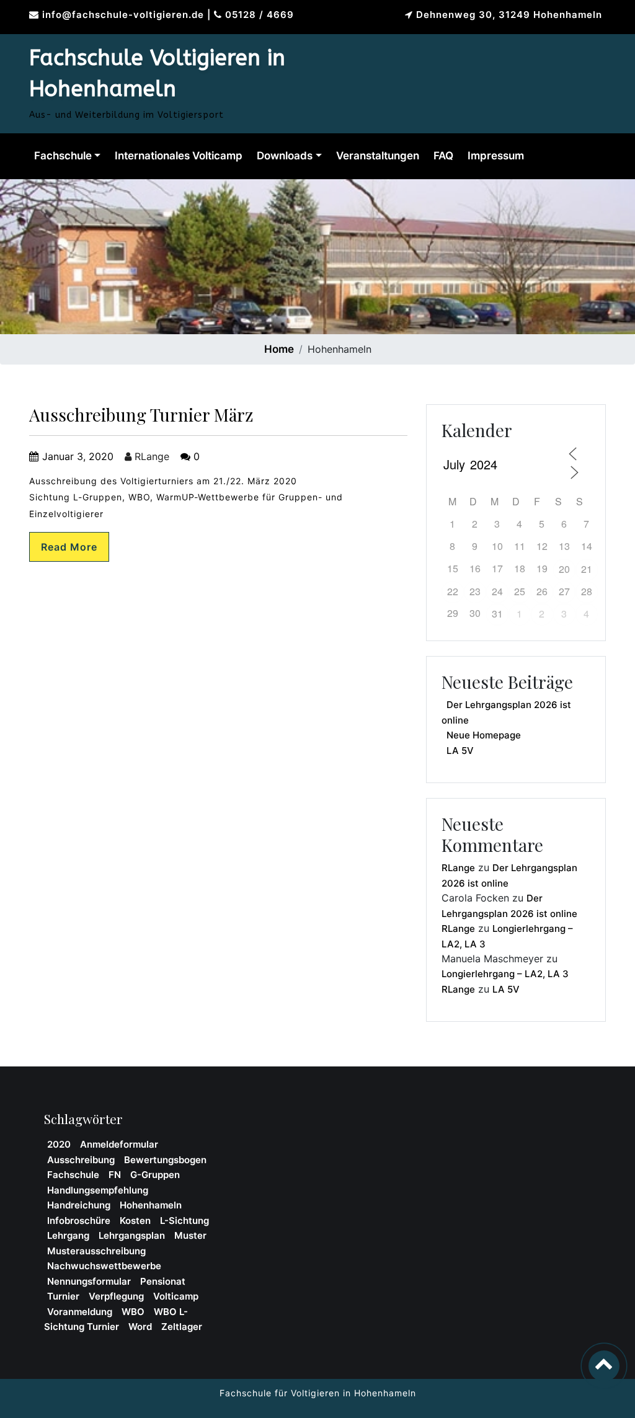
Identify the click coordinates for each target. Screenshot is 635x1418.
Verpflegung (116, 1296)
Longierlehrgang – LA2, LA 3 (505, 974)
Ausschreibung (81, 1160)
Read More (69, 547)
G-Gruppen (155, 1175)
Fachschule (63, 155)
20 (564, 569)
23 (475, 591)
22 (452, 591)
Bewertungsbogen (165, 1160)
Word (140, 1326)
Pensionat (162, 1281)
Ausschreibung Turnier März (141, 414)
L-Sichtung (184, 1220)
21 (586, 569)
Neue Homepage (483, 735)
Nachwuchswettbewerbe (104, 1266)
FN (115, 1175)
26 (542, 591)
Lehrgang (68, 1235)
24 (497, 591)
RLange (150, 456)
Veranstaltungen (377, 155)
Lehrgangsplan (132, 1235)
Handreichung (78, 1205)
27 (564, 591)
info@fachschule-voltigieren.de (123, 14)
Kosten (135, 1220)
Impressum (496, 155)
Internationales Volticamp (178, 155)
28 (586, 591)
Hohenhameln (151, 1205)
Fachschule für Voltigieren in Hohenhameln (318, 1393)
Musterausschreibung (96, 1251)
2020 (59, 1144)
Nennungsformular (89, 1281)
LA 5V (460, 750)
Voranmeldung (79, 1312)
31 (497, 613)
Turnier (63, 1296)
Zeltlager (181, 1326)
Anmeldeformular (119, 1144)
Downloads (285, 155)
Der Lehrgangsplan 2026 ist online (506, 712)
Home (279, 349)
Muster (190, 1235)
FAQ (443, 155)
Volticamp (175, 1296)
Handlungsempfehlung (97, 1190)
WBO (133, 1312)
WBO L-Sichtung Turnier (116, 1319)
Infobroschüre (78, 1220)
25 (519, 591)
